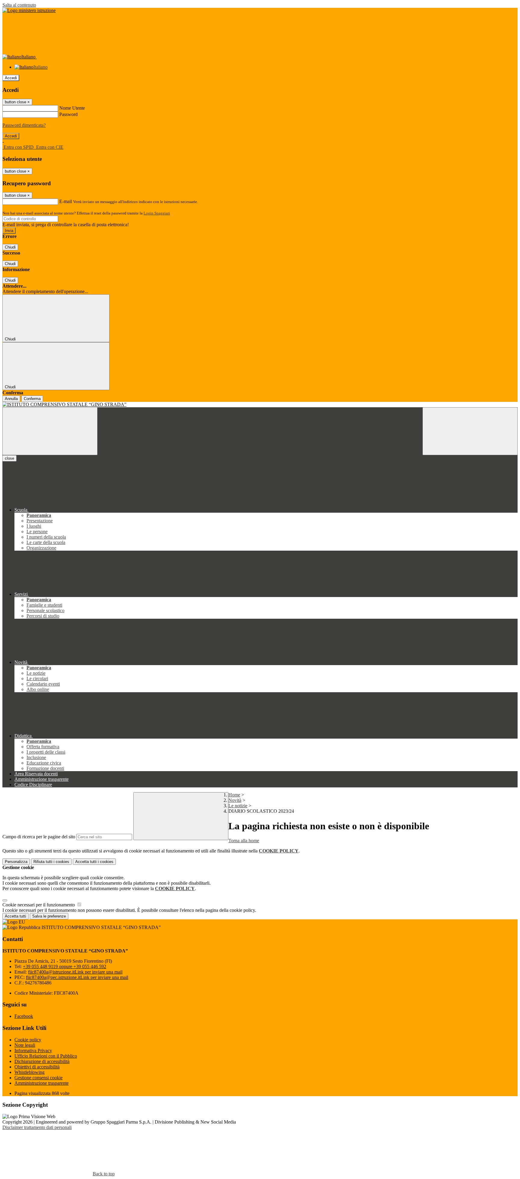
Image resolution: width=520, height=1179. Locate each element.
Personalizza (16, 861)
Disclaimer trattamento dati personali (37, 1127)
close (9, 458)
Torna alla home (243, 840)
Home (234, 794)
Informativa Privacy (33, 1050)
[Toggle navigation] (50, 431)
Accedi (11, 78)
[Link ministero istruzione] (29, 10)
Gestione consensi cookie (38, 1077)
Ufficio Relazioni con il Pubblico (45, 1056)
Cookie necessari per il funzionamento (39, 904)
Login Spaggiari (157, 213)
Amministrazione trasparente (41, 1083)
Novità (234, 800)
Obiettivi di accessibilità (37, 1066)
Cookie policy (27, 1039)
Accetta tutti (94, 861)
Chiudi (10, 247)
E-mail (65, 201)
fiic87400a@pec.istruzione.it (77, 977)
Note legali (24, 1045)
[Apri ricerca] (470, 431)
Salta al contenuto (19, 5)
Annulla (11, 398)
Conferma (32, 398)
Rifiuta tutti (51, 861)
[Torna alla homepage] (260, 404)
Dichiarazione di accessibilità (42, 1061)
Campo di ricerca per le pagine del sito (38, 836)
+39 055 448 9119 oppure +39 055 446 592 (64, 966)
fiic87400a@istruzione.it (75, 971)
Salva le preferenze (49, 916)
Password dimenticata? (24, 125)
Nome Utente (72, 108)
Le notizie (237, 805)
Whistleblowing (29, 1072)
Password (68, 114)
